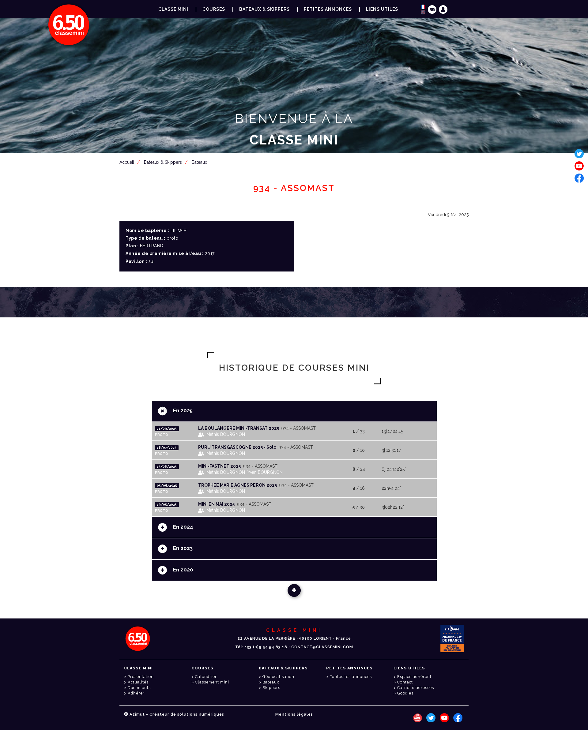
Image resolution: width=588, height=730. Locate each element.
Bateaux (270, 682)
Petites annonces (328, 9)
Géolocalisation (278, 676)
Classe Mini (173, 9)
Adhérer (136, 693)
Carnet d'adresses (415, 687)
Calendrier (206, 676)
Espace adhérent (295, 169)
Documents (139, 687)
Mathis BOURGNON (225, 434)
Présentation (141, 676)
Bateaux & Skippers (264, 9)
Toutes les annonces (351, 676)
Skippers (271, 687)
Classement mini (212, 682)
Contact (405, 682)
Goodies (405, 693)
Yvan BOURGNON (265, 472)
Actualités (138, 682)
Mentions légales (294, 714)
